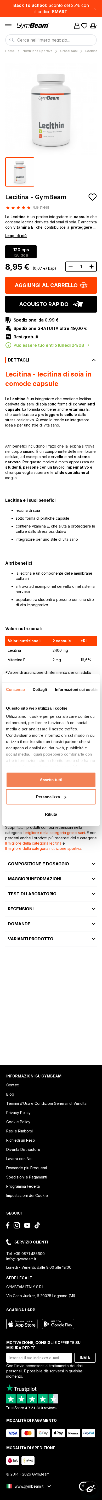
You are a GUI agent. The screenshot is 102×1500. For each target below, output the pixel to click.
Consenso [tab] (15, 689)
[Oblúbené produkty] (84, 26)
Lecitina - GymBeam (36, 197)
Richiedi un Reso (20, 1140)
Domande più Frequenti (26, 1168)
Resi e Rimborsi (19, 1131)
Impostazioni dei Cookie (27, 1195)
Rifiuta (51, 814)
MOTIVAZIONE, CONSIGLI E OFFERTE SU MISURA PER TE (43, 1345)
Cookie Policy (18, 1122)
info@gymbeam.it (21, 1259)
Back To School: (30, 5)
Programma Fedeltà (23, 1186)
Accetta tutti (51, 779)
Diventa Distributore (23, 1149)
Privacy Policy (18, 1112)
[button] (51, 8)
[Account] (77, 26)
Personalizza (48, 797)
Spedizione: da (36, 320)
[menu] (8, 26)
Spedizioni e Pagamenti (26, 1177)
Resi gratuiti (26, 336)
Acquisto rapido (44, 304)
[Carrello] (93, 25)
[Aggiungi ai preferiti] (92, 197)
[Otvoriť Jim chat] (90, 1488)
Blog (10, 1094)
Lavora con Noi (19, 1158)
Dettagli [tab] (40, 689)
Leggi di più (16, 235)
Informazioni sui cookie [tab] (76, 689)
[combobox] (51, 40)
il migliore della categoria (54, 832)
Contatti (12, 1085)
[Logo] (33, 26)
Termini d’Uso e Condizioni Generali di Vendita (46, 1103)
